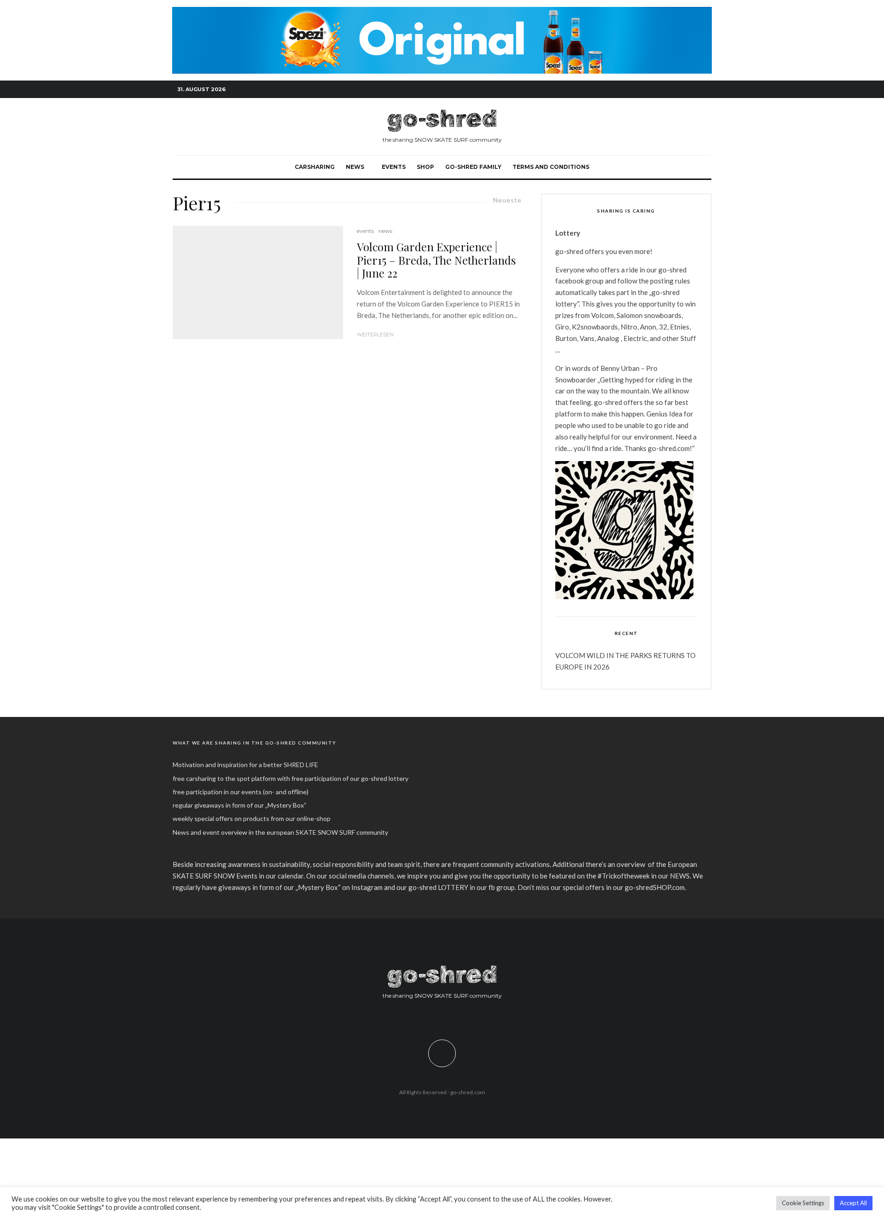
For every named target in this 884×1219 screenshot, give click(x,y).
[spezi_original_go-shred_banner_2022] (442, 12)
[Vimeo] (691, 89)
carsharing (315, 166)
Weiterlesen (375, 334)
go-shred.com (467, 1092)
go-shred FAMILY (473, 166)
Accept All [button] (853, 1203)
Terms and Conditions (550, 166)
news (385, 230)
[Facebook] (663, 89)
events (394, 166)
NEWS (355, 166)
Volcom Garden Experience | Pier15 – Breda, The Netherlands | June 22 (436, 260)
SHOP (425, 166)
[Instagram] (677, 89)
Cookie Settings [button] (803, 1203)
